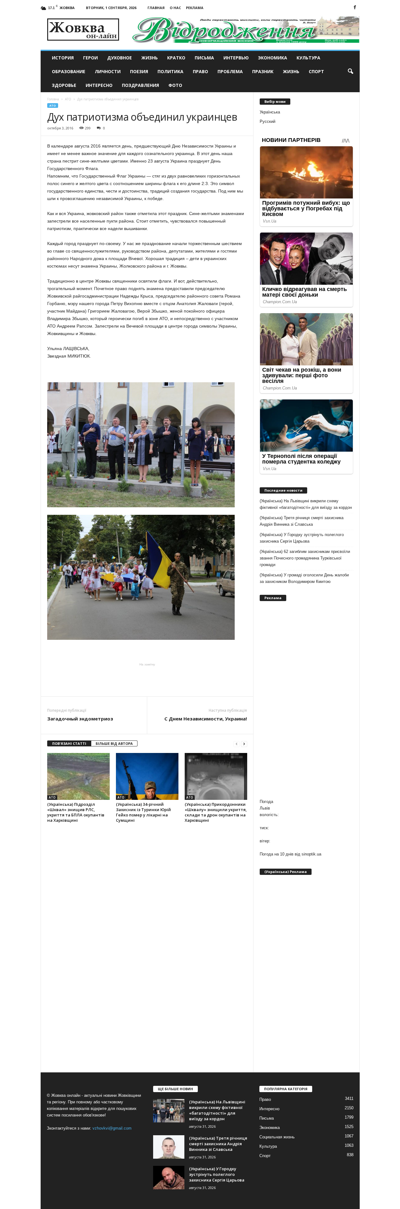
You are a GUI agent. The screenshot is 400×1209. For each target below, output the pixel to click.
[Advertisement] (147, 679)
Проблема (230, 71)
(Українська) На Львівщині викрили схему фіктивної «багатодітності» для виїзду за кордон (306, 504)
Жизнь (149, 58)
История (63, 58)
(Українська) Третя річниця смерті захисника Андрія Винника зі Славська (301, 521)
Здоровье (64, 85)
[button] (350, 71)
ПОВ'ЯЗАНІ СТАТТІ (69, 743)
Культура (308, 58)
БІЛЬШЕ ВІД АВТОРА (114, 743)
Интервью (236, 58)
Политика (170, 71)
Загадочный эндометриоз (80, 718)
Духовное (119, 58)
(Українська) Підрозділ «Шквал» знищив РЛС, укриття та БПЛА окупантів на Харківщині (75, 812)
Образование (68, 71)
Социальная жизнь (277, 1137)
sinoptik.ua (311, 854)
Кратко (176, 58)
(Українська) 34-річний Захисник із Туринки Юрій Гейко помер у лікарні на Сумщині (143, 812)
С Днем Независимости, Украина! (205, 718)
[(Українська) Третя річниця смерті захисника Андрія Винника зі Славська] (168, 1147)
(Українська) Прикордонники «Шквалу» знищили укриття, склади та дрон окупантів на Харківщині (216, 812)
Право (200, 71)
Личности (108, 71)
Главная (156, 7)
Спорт (316, 71)
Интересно (99, 85)
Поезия (139, 71)
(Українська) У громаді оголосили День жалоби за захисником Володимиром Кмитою (304, 578)
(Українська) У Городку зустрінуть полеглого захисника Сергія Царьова (302, 538)
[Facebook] (355, 7)
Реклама (194, 7)
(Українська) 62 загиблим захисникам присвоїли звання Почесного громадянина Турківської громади (305, 558)
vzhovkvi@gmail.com (112, 1128)
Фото (175, 85)
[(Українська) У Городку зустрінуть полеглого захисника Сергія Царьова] (168, 1177)
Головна (53, 99)
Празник (262, 71)
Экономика (272, 58)
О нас (175, 7)
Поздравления (140, 85)
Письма (204, 58)
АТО (52, 105)
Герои (90, 58)
